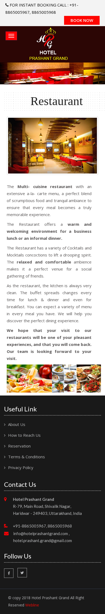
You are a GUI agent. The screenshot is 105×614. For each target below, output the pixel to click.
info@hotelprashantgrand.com (40, 533)
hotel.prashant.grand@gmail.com (42, 540)
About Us (16, 424)
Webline (32, 605)
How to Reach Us (24, 435)
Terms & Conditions (26, 456)
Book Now (82, 20)
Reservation (19, 446)
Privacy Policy (20, 467)
